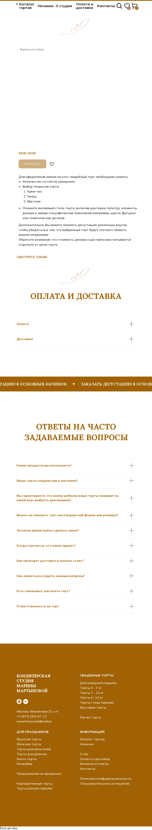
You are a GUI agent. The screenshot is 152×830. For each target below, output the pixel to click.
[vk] (25, 701)
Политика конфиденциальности (105, 778)
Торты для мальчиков (34, 749)
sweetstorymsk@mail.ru (34, 721)
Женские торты (29, 744)
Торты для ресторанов (34, 788)
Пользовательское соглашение (104, 783)
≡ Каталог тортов (25, 6)
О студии (64, 6)
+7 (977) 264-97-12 (32, 716)
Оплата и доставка (84, 6)
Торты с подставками (97, 702)
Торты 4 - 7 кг (91, 688)
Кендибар (24, 764)
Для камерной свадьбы (98, 683)
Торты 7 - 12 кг (92, 693)
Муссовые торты (93, 707)
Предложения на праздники (39, 774)
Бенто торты (27, 759)
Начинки (45, 6)
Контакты (106, 6)
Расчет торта (90, 717)
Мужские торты (29, 739)
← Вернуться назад (30, 49)
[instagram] (19, 701)
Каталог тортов (92, 739)
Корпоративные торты (34, 783)
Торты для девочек (32, 754)
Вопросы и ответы (94, 764)
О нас (84, 754)
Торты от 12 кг (91, 697)
